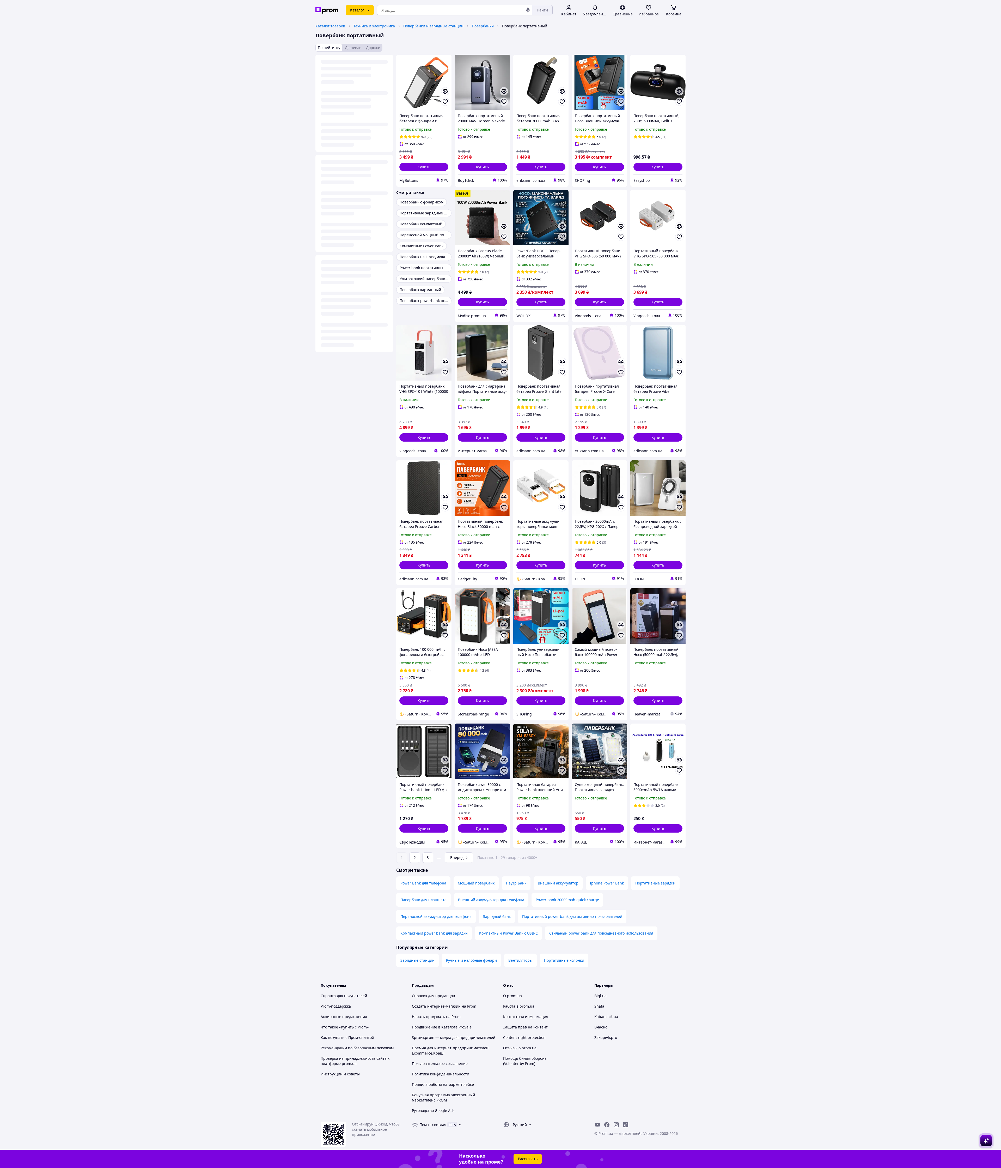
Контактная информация (525, 1016)
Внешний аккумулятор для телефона (491, 899)
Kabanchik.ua (606, 1016)
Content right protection (524, 1037)
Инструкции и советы (340, 1073)
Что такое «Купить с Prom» (345, 1027)
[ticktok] (625, 1125)
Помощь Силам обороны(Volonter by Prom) (525, 1061)
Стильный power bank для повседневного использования (601, 933)
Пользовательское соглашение (440, 1063)
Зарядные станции (417, 960)
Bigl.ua (600, 995)
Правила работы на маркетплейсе (443, 1084)
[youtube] (597, 1125)
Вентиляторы (520, 960)
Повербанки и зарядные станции (433, 25)
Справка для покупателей (344, 995)
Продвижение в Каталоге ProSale (442, 1027)
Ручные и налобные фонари (471, 960)
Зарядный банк (497, 916)
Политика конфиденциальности (440, 1073)
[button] (423, 167)
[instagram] (616, 1125)
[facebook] (607, 1125)
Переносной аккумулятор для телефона (436, 916)
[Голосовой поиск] (527, 10)
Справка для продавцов (433, 995)
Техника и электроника (374, 25)
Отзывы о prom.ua (519, 1047)
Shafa (599, 1006)
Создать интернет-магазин (436, 1006)
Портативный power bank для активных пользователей (572, 916)
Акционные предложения (344, 1016)
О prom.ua (512, 995)
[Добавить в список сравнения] (445, 91)
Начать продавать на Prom (436, 1016)
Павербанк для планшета (423, 899)
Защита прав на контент (525, 1027)
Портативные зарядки (655, 883)
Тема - (433, 1124)
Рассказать (528, 1158)
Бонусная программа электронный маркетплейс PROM (443, 1097)
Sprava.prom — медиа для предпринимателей (453, 1037)
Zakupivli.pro (605, 1037)
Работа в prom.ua (518, 1006)
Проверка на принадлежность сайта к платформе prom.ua (355, 1061)
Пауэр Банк (516, 883)
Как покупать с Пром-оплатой (347, 1037)
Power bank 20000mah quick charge (567, 899)
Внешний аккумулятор (558, 883)
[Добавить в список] (445, 102)
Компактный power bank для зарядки (434, 933)
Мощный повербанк (476, 883)
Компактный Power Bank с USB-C (508, 933)
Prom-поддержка (336, 1006)
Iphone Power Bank (607, 883)
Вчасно (600, 1027)
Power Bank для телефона (423, 883)
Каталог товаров (330, 25)
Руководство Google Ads (433, 1110)
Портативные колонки (564, 960)
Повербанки (483, 25)
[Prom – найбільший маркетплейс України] (326, 10)
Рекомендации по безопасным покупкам (357, 1047)
